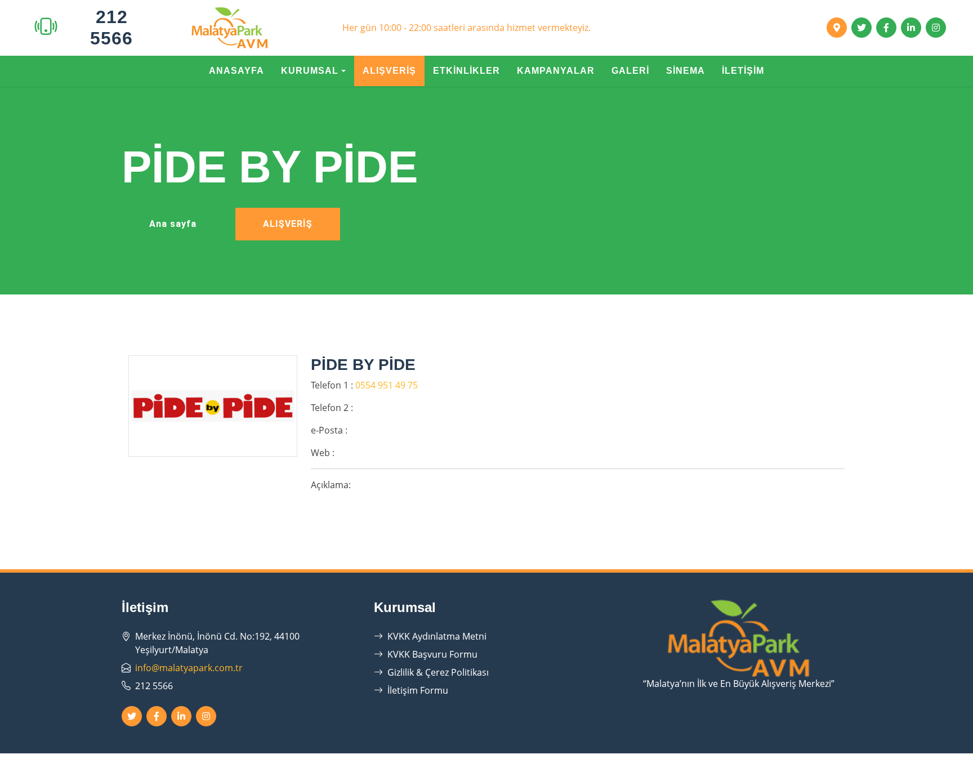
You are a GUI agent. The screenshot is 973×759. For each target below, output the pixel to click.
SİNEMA (685, 70)
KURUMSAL (309, 70)
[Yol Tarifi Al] (837, 27)
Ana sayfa (173, 223)
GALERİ (630, 70)
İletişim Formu (417, 690)
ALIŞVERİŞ (389, 70)
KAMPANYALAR (556, 70)
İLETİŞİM (743, 70)
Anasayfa (236, 70)
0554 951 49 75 (386, 385)
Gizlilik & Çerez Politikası (438, 672)
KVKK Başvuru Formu (432, 654)
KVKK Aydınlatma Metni (436, 636)
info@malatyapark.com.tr (189, 668)
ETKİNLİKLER (466, 70)
